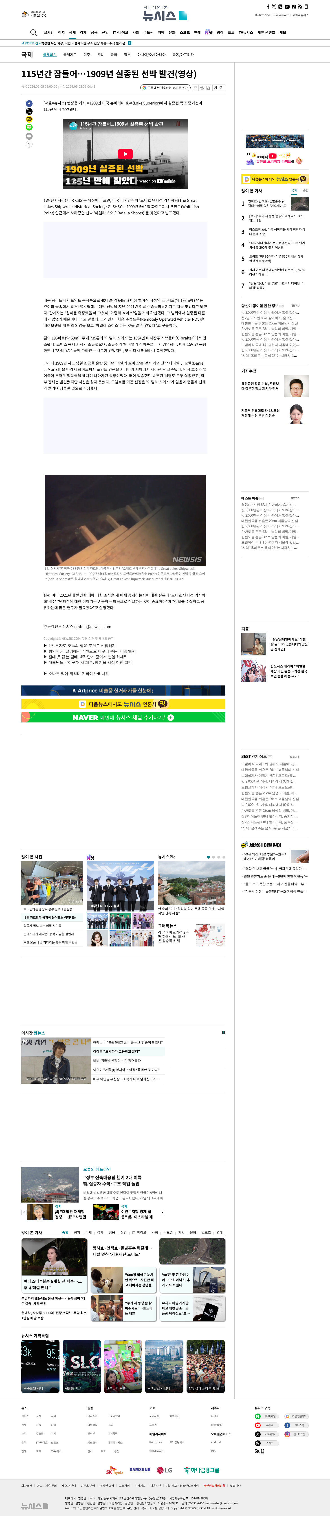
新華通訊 (216, 1425)
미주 (87, 54)
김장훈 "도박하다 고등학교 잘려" (116, 1051)
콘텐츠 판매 (88, 1485)
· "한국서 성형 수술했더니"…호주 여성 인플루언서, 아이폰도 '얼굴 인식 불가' (275, 891)
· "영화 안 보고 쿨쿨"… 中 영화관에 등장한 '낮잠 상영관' (275, 868)
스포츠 (185, 32)
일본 (127, 54)
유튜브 (269, 1425)
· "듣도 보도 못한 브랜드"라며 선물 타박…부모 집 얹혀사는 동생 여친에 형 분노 (275, 884)
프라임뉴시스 (281, 15)
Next (162, 1212)
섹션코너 (92, 1442)
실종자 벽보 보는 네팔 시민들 (42, 925)
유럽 (100, 54)
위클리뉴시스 (301, 15)
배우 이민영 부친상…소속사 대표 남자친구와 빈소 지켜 (128, 1079)
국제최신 (50, 54)
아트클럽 (92, 1425)
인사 (90, 1451)
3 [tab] (218, 857)
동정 (116, 1451)
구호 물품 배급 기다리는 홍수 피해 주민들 (50, 942)
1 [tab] (208, 857)
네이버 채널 (269, 1416)
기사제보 (140, 1485)
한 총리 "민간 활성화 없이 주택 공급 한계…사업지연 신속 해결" (191, 911)
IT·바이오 (120, 32)
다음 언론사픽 (299, 1416)
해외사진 (174, 1416)
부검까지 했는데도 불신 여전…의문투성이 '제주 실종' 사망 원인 (53, 1301)
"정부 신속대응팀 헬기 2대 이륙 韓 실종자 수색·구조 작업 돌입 (112, 1180)
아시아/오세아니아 (151, 54)
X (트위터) (270, 1434)
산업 (105, 32)
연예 (197, 32)
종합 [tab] (306, 190)
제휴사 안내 (69, 1485)
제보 (282, 32)
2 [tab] (213, 857)
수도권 (148, 32)
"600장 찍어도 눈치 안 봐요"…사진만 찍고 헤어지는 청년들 (139, 1280)
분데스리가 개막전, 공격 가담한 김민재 (49, 934)
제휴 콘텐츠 (266, 32)
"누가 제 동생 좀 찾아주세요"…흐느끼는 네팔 (138, 1308)
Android (216, 1442)
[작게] (215, 88)
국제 (72, 32)
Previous (23, 1212)
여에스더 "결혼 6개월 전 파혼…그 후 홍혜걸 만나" (128, 1042)
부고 (103, 1451)
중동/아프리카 (183, 54)
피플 (245, 629)
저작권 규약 (107, 1485)
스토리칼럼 (114, 1416)
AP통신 (215, 1416)
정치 (61, 32)
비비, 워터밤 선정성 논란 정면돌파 (117, 1060)
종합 (65, 1232)
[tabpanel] (191, 889)
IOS (213, 1451)
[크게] (222, 88)
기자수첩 (249, 371)
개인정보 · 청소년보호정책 (182, 1485)
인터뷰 (91, 1433)
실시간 (49, 32)
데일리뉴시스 (115, 1442)
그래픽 (153, 1425)
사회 (136, 32)
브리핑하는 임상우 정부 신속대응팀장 (48, 909)
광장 (220, 32)
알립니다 (235, 1485)
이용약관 (155, 1485)
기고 (110, 1425)
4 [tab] (223, 857)
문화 (172, 32)
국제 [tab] (294, 190)
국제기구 (70, 54)
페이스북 (299, 1425)
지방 (161, 32)
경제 (83, 32)
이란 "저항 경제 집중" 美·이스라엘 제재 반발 (137, 1217)
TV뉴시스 (246, 32)
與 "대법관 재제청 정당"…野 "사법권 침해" (70, 1217)
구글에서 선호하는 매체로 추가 (168, 87)
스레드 (269, 1443)
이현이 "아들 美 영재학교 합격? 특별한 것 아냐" (126, 1069)
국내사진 (154, 1416)
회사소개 (26, 1485)
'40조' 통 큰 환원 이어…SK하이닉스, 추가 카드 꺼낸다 (176, 1280)
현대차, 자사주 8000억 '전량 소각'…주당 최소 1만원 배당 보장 (54, 1315)
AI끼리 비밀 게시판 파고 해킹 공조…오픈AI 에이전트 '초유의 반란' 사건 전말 (176, 1308)
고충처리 (124, 1485)
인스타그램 (299, 1434)
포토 (231, 32)
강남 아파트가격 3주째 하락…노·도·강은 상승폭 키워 (173, 936)
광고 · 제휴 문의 (47, 1485)
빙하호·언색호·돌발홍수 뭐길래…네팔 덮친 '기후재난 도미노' (122, 1251)
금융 (94, 32)
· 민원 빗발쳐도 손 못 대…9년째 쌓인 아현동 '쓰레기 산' (275, 876)
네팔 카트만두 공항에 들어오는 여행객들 (50, 917)
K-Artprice (262, 15)
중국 (113, 54)
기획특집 (113, 1433)
